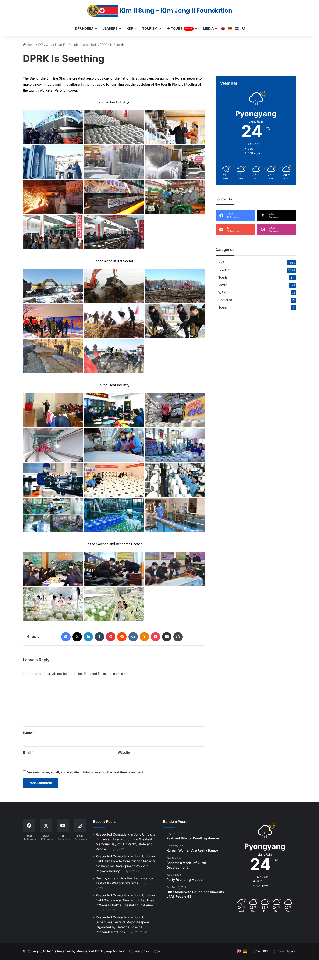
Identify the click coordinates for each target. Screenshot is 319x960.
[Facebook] (66, 636)
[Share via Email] (166, 636)
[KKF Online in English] (223, 28)
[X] (77, 636)
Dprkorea (225, 300)
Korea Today (90, 44)
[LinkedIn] (88, 636)
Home (30, 44)
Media (222, 285)
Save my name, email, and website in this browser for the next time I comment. (85, 772)
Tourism (224, 277)
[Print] (178, 636)
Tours (222, 307)
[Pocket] (155, 636)
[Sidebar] (237, 28)
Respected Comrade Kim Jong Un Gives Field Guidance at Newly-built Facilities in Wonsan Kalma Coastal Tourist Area (126, 900)
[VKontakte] (133, 636)
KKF (40, 44)
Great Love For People (62, 44)
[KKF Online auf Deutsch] (230, 28)
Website (124, 752)
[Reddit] (122, 636)
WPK (222, 292)
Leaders (224, 270)
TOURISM (149, 28)
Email (28, 752)
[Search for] (244, 28)
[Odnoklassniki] (144, 636)
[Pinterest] (110, 636)
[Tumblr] (99, 636)
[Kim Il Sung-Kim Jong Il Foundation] (159, 11)
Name (28, 732)
